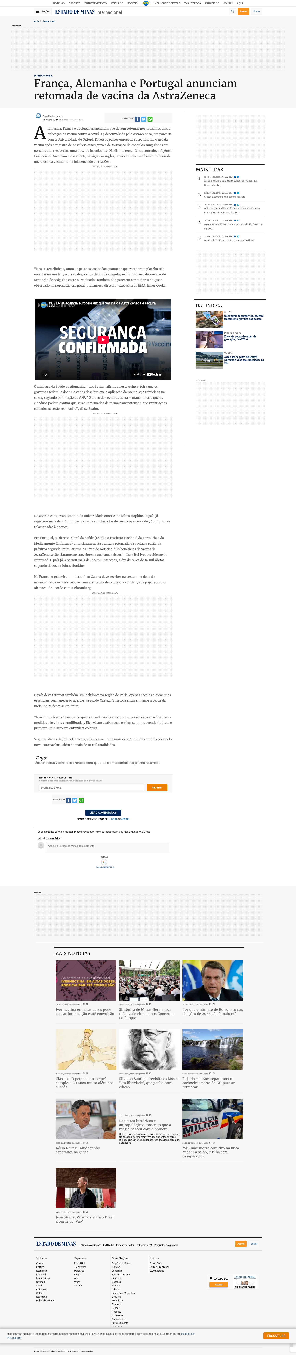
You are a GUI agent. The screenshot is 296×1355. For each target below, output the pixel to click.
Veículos (117, 3)
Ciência (116, 1289)
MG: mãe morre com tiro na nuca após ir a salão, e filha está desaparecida (210, 1152)
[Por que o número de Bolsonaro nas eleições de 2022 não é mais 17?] (212, 980)
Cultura (40, 1293)
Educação (41, 1296)
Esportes (116, 1304)
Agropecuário (119, 1319)
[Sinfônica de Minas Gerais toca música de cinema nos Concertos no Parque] (149, 980)
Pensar (115, 1308)
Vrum (77, 1281)
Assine (243, 11)
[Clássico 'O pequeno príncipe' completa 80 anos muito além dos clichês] (86, 1049)
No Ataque (117, 1315)
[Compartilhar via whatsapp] (150, 119)
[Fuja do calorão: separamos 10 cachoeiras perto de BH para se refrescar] (212, 1049)
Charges (116, 1281)
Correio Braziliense (159, 1267)
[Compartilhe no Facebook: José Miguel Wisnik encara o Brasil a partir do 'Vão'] (83, 1212)
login (113, 819)
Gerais (39, 1263)
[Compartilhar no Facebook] (137, 119)
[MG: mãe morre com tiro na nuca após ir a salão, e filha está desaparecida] (212, 1119)
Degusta (116, 1296)
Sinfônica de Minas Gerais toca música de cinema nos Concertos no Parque (146, 1013)
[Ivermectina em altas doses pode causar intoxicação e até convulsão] (86, 980)
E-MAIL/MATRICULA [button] (105, 867)
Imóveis (132, 3)
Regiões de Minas (121, 1263)
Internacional (109, 12)
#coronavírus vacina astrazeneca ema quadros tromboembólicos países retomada (98, 762)
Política (40, 1267)
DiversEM (41, 1281)
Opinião (116, 1267)
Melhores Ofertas (167, 3)
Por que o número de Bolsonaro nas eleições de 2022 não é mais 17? (212, 1011)
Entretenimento (95, 3)
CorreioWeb (156, 1263)
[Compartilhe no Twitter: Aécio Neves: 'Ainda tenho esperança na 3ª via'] (86, 1143)
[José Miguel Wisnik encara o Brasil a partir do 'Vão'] (86, 1188)
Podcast (116, 1311)
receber (157, 787)
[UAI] (146, 3)
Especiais (117, 1270)
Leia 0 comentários (103, 812)
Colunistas (42, 1289)
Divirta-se (117, 1326)
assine (125, 819)
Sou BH (228, 3)
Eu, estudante (157, 1270)
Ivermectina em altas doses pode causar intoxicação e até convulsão (85, 1011)
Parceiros (212, 3)
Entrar (256, 11)
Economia (41, 1270)
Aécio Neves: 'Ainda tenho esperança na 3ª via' (78, 1150)
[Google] (104, 862)
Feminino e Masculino (123, 1293)
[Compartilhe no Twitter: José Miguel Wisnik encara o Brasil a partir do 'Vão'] (86, 1212)
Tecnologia (117, 1300)
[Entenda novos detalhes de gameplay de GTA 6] (209, 339)
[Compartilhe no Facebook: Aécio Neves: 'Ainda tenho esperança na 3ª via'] (83, 1143)
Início (36, 21)
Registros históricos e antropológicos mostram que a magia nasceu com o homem (145, 1124)
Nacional (41, 1274)
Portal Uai (79, 1263)
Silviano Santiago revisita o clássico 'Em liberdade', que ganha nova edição (149, 1082)
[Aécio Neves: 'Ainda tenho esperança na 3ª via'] (86, 1119)
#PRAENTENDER (121, 1274)
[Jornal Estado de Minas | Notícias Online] (75, 12)
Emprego (116, 1278)
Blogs (77, 1274)
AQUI (240, 3)
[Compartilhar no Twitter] (143, 119)
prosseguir (276, 1336)
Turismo (116, 1285)
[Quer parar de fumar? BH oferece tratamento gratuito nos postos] (209, 319)
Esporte (74, 3)
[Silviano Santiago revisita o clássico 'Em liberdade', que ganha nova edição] (149, 1049)
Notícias (59, 3)
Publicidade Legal (45, 1300)
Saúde (39, 1285)
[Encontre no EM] (232, 11)
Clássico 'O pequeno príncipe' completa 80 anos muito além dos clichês (84, 1082)
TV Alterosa (192, 3)
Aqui (76, 1278)
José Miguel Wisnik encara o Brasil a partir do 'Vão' (85, 1219)
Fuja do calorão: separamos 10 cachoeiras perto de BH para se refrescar (208, 1082)
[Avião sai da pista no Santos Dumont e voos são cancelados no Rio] (209, 360)
